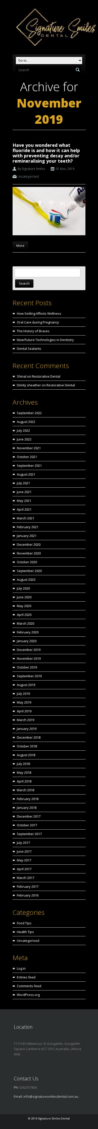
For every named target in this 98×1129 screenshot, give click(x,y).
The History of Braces (33, 331)
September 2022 (29, 413)
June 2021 (24, 492)
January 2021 (26, 535)
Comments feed (29, 986)
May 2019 (24, 702)
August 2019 (26, 685)
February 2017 (27, 886)
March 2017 (25, 877)
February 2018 (27, 799)
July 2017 (23, 842)
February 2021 (27, 527)
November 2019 (29, 658)
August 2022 (26, 421)
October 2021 (27, 457)
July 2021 (23, 483)
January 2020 (26, 641)
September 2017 (29, 834)
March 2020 (25, 623)
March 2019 (25, 720)
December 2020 (28, 544)
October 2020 (27, 562)
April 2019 (24, 711)
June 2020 (24, 597)
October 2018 (27, 746)
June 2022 (24, 439)
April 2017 (24, 869)
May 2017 (24, 860)
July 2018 (23, 763)
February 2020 (27, 632)
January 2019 (26, 728)
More (20, 245)
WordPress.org (28, 994)
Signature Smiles (33, 169)
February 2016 (27, 895)
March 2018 (25, 790)
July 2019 (23, 693)
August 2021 (26, 474)
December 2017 (28, 816)
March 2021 (25, 518)
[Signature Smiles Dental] (50, 28)
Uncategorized (28, 176)
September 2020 (29, 571)
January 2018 (26, 807)
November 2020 (29, 553)
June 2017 (24, 851)
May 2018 (24, 772)
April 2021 (24, 509)
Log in (21, 968)
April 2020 (24, 614)
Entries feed (26, 977)
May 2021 (24, 500)
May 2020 (24, 606)
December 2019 (28, 649)
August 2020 (26, 579)
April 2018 (24, 781)
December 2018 (28, 737)
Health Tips (25, 932)
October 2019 (27, 667)
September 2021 (29, 465)
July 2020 (23, 588)
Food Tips (24, 923)
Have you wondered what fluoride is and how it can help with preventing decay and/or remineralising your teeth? (46, 153)
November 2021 (29, 448)
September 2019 (29, 676)
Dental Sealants (29, 348)
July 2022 (23, 430)
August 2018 (26, 755)
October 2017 (27, 825)
